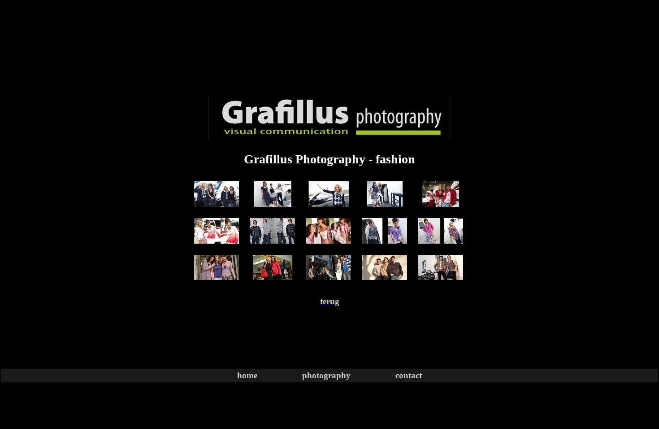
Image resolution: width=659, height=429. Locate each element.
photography (326, 375)
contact (408, 375)
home (247, 375)
